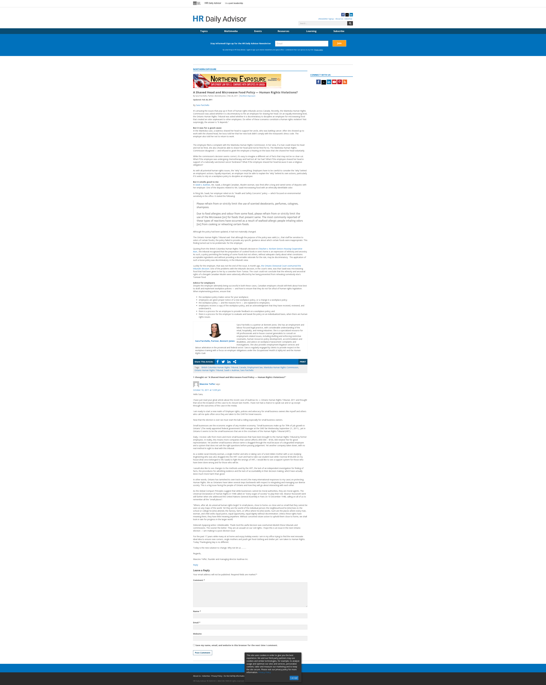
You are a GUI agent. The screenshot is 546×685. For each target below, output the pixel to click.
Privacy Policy (216, 676)
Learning (311, 31)
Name (197, 611)
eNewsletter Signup (326, 19)
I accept (294, 677)
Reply (195, 564)
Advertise (348, 19)
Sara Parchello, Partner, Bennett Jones (215, 341)
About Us (339, 19)
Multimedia (231, 31)
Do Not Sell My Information (234, 676)
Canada (242, 367)
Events (258, 31)
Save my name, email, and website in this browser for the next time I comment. (237, 645)
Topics (204, 31)
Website (197, 633)
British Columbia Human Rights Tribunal (219, 367)
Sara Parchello (202, 105)
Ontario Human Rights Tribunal (209, 370)
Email (196, 622)
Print (303, 361)
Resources (283, 31)
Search (350, 23)
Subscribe (338, 31)
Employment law (255, 367)
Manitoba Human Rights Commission (281, 367)
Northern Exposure (247, 96)
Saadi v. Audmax (231, 370)
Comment (199, 580)
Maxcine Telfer (207, 384)
